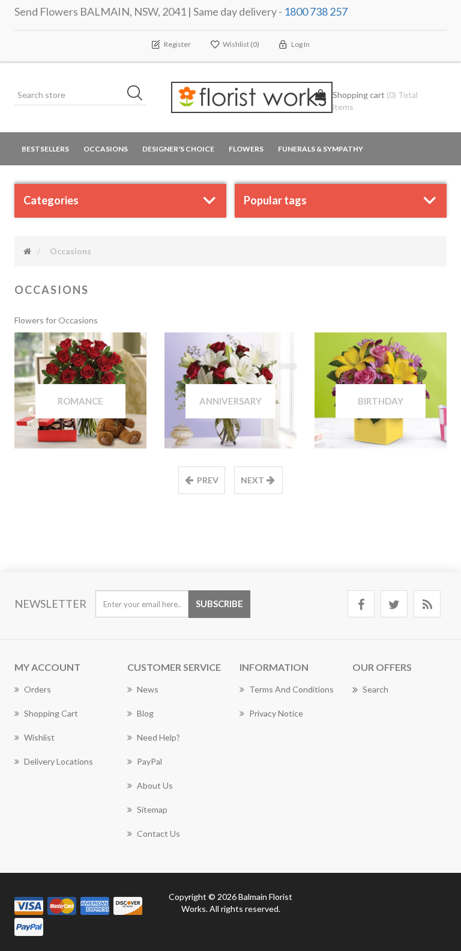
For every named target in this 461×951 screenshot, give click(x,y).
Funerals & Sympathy (320, 148)
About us (155, 785)
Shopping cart (51, 713)
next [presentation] (252, 480)
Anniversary (230, 401)
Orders (37, 689)
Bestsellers (45, 148)
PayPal (149, 761)
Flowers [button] (246, 148)
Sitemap (152, 809)
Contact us (158, 833)
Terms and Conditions (291, 689)
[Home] (27, 251)
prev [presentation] (207, 480)
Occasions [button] (105, 148)
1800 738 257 (316, 11)
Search (375, 689)
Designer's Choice (178, 148)
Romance (80, 401)
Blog (145, 713)
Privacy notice (276, 713)
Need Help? (158, 737)
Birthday (380, 401)
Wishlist (39, 737)
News (147, 689)
